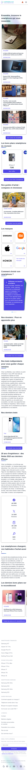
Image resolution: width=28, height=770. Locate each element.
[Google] (3, 766)
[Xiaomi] (20, 237)
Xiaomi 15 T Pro (6, 646)
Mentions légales (6, 719)
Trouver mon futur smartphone (14, 179)
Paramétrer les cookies (8, 727)
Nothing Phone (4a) (7, 656)
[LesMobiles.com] (7, 2)
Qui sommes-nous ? (7, 733)
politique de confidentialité (7, 753)
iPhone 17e (4, 672)
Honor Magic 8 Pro (6, 653)
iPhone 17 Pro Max (6, 663)
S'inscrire (14, 748)
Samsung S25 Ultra (7, 689)
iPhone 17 (4, 669)
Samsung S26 (5, 686)
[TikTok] (10, 766)
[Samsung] (7, 237)
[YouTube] (14, 766)
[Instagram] (20, 766)
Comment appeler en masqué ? (10, 699)
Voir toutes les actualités (14, 137)
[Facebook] (7, 766)
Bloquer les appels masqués (9, 705)
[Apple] (7, 249)
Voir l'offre (12, 171)
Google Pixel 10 (5, 650)
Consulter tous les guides (14, 223)
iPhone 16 (4, 675)
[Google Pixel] (20, 249)
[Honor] (7, 262)
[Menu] (26, 2)
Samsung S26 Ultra (7, 683)
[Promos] (22, 2)
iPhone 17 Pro (5, 666)
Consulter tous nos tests (14, 448)
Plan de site (4, 730)
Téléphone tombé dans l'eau (9, 702)
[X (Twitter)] (17, 766)
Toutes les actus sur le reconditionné (14, 621)
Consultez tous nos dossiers (14, 355)
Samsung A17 (5, 643)
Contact (3, 716)
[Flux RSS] (24, 766)
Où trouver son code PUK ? (9, 709)
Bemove (13, 762)
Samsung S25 (5, 692)
